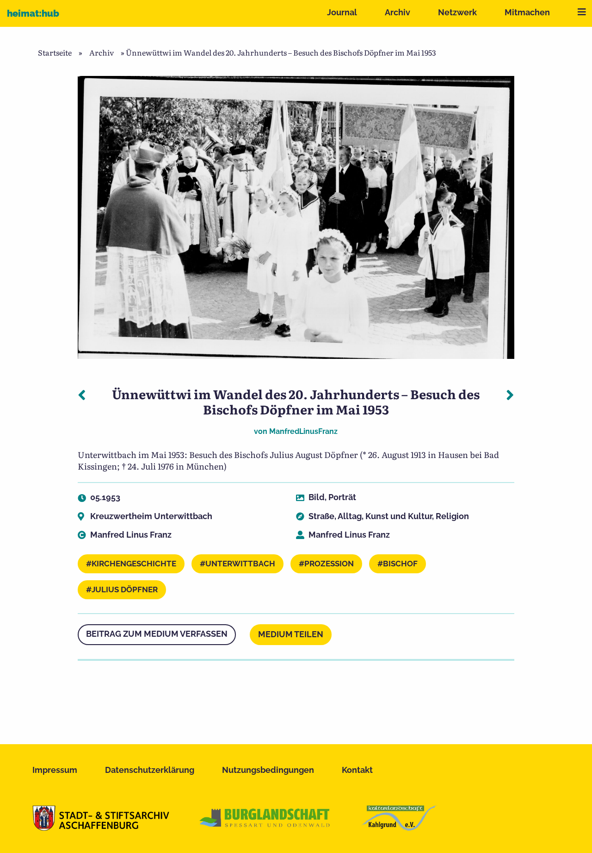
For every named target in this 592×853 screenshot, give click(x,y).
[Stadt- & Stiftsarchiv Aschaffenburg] (100, 827)
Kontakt (357, 770)
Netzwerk (457, 12)
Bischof (400, 563)
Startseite (55, 52)
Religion (452, 516)
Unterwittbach (240, 563)
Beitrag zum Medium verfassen (157, 634)
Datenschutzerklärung (149, 770)
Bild (316, 497)
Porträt (342, 497)
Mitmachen (527, 12)
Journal (342, 12)
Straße (321, 516)
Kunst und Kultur (398, 516)
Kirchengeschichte (134, 563)
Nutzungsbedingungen (268, 770)
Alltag (350, 516)
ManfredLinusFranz (303, 431)
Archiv (397, 12)
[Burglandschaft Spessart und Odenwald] (265, 827)
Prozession (329, 563)
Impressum (54, 770)
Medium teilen (290, 634)
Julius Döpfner (125, 589)
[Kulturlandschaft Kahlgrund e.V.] (399, 827)
